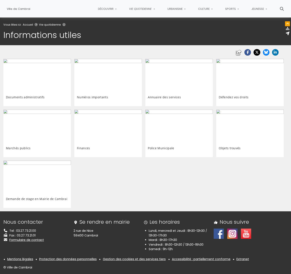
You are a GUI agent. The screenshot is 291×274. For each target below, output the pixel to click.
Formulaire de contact (26, 240)
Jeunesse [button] (258, 9)
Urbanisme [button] (175, 9)
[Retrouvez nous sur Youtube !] (246, 233)
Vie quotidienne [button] (141, 9)
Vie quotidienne (50, 24)
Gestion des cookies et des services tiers (134, 259)
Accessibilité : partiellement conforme (201, 259)
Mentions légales (20, 259)
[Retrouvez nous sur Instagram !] (232, 233)
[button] (247, 52)
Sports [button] (230, 9)
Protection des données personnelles (68, 259)
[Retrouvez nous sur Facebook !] (219, 233)
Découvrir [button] (106, 9)
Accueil (28, 24)
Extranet (242, 259)
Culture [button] (204, 9)
